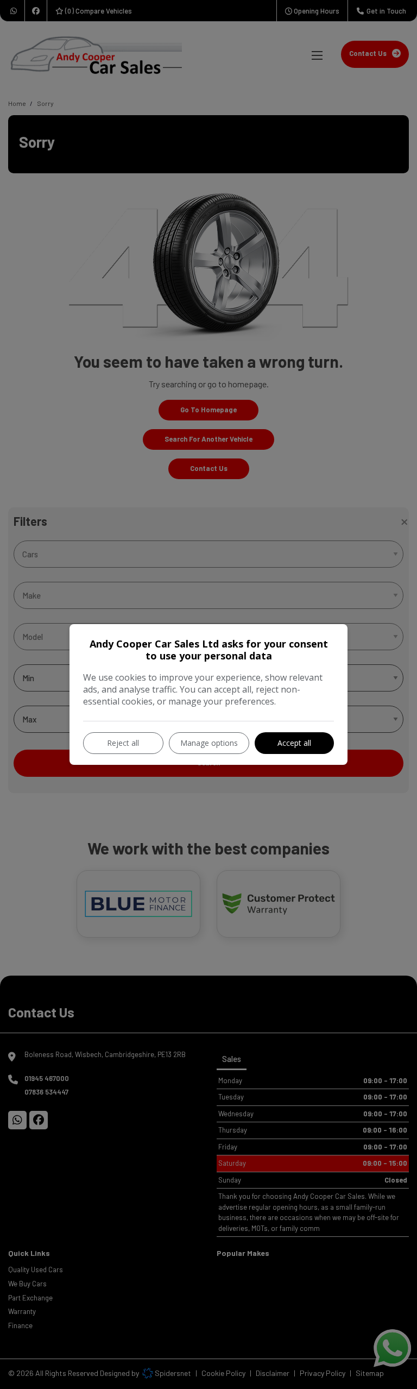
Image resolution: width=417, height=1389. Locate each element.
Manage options (209, 743)
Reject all (123, 743)
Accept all (294, 743)
